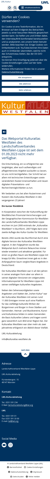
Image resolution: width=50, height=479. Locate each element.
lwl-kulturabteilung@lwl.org (20, 405)
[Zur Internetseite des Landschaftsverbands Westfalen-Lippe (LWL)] (45, 2)
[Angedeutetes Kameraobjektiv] (10, 445)
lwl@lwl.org (13, 421)
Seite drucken (18, 476)
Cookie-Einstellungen (35, 467)
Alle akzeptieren (25, 77)
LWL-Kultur (6, 1)
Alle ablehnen (25, 84)
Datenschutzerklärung (12, 72)
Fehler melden (34, 476)
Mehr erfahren (25, 90)
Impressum (37, 472)
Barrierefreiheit (16, 467)
